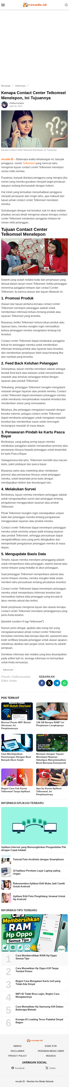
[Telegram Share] (57, 683)
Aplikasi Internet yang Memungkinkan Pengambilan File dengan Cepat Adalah (33, 848)
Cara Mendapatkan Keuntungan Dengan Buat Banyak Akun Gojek (16, 757)
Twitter (52, 1068)
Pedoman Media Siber (51, 1051)
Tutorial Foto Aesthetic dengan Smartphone (38, 859)
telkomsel (8, 669)
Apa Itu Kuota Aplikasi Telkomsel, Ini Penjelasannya (49, 791)
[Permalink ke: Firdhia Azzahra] (4, 104)
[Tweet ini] (49, 683)
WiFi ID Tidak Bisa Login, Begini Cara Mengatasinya (37, 995)
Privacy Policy (17, 1056)
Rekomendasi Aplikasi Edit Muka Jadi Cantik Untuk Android (39, 885)
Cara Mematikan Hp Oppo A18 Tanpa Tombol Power (37, 970)
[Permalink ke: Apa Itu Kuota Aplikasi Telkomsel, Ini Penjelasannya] (52, 777)
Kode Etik (51, 1046)
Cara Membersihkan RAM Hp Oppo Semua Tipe (36, 957)
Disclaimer (17, 1051)
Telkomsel (29, 163)
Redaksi (51, 1056)
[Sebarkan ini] (42, 683)
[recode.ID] (34, 4)
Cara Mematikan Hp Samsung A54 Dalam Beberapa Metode (39, 1008)
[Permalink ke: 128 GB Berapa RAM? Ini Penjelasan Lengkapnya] (52, 711)
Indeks (17, 1046)
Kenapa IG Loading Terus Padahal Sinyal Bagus (39, 1021)
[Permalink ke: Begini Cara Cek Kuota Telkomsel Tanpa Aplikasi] (17, 777)
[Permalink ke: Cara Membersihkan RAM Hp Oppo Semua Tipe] (34, 933)
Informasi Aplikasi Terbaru (22, 803)
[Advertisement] (34, 47)
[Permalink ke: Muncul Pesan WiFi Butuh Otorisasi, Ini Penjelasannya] (17, 711)
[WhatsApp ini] (64, 683)
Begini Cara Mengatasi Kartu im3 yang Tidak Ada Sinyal (38, 982)
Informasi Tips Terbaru (19, 910)
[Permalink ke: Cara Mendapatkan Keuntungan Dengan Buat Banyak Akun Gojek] (17, 743)
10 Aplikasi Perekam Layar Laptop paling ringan (36, 872)
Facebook (20, 1068)
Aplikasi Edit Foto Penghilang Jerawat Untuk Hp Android (39, 898)
